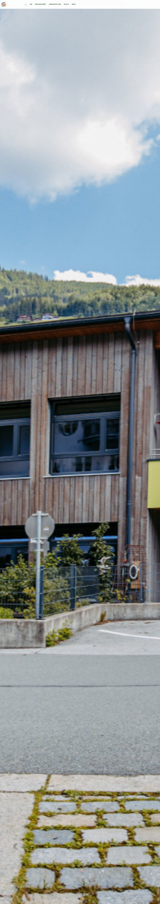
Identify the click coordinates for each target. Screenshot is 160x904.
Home (25, 4)
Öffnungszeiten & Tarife (55, 4)
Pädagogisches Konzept (40, 4)
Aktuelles (66, 4)
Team (31, 4)
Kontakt (74, 4)
